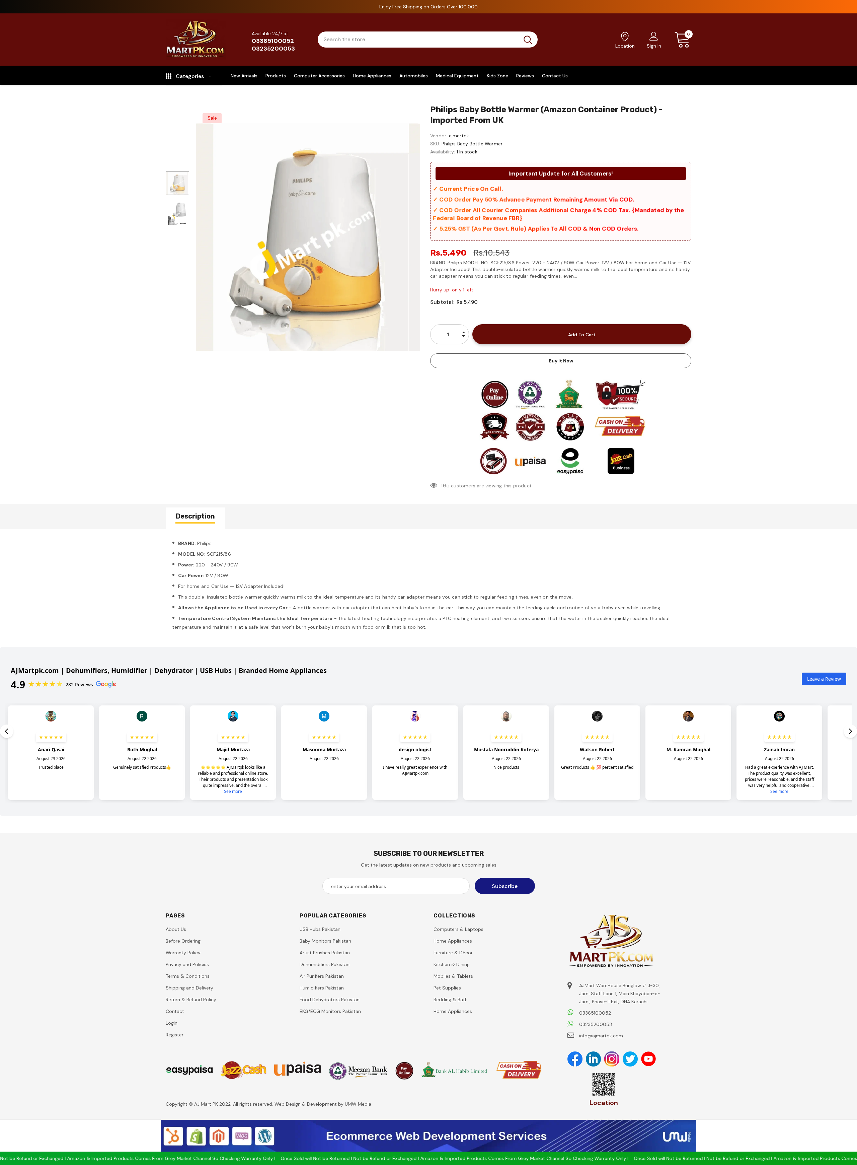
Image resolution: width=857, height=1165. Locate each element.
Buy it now (561, 361)
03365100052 (273, 41)
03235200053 (273, 49)
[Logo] (196, 39)
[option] (308, 237)
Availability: (442, 152)
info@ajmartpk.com (601, 1036)
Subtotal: (442, 301)
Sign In (654, 46)
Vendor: (438, 136)
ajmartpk (459, 136)
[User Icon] (654, 36)
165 (445, 485)
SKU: (435, 144)
